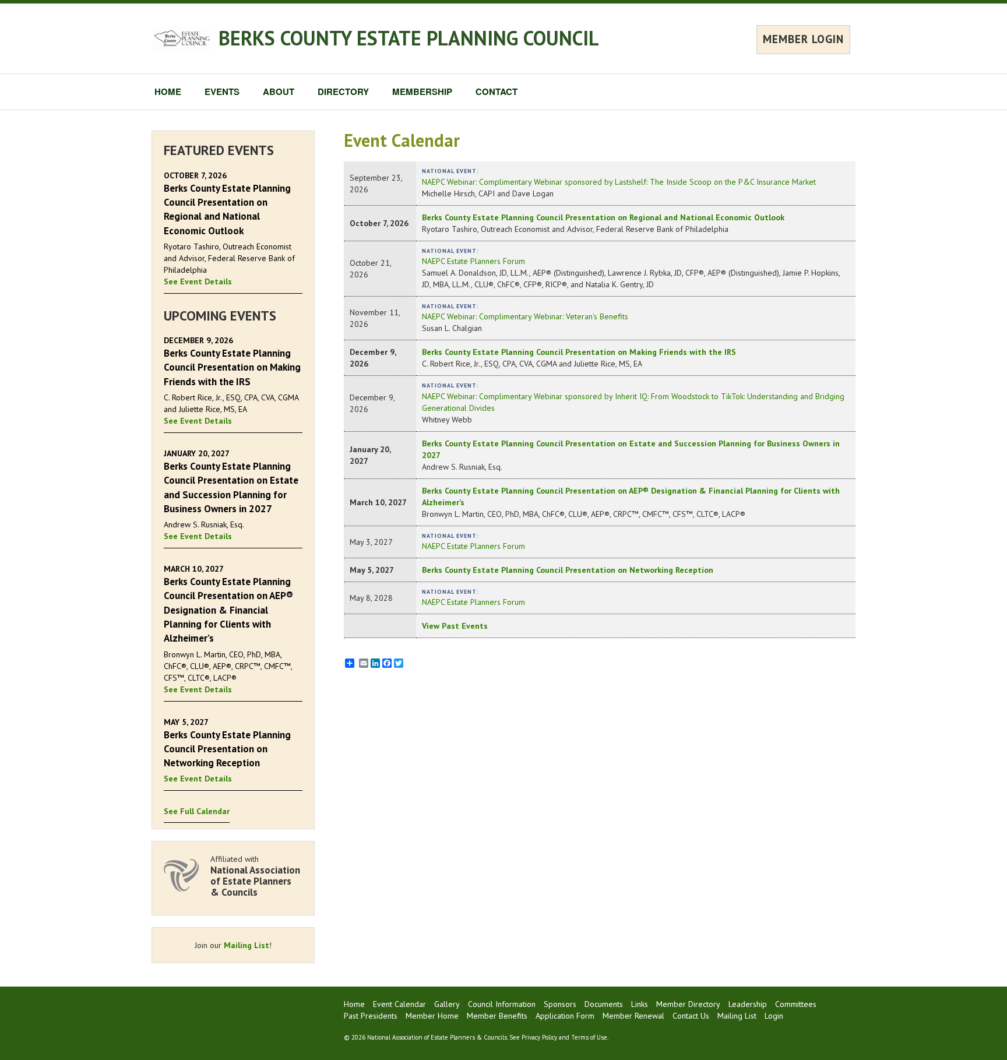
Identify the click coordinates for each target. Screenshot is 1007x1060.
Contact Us (690, 1015)
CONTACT (496, 91)
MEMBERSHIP (422, 91)
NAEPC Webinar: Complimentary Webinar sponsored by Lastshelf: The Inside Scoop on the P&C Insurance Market (619, 182)
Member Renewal (633, 1015)
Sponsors (560, 1004)
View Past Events (455, 626)
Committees (795, 1004)
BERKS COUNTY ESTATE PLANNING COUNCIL (409, 38)
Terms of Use (589, 1037)
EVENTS (222, 91)
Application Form (565, 1015)
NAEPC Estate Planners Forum (473, 261)
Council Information (502, 1004)
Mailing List (246, 945)
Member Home (432, 1015)
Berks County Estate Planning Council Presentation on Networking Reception (567, 570)
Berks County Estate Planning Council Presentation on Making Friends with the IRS (579, 352)
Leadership (747, 1004)
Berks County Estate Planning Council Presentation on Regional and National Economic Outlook (603, 217)
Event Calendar (399, 1004)
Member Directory (688, 1004)
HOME (167, 91)
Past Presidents (370, 1015)
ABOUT (278, 91)
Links (639, 1004)
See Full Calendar (197, 811)
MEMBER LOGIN (803, 39)
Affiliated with (255, 875)
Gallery (447, 1004)
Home (354, 1004)
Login (774, 1015)
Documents (604, 1004)
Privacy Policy (539, 1037)
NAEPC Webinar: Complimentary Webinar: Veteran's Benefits (525, 316)
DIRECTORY (343, 91)
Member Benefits (497, 1015)
